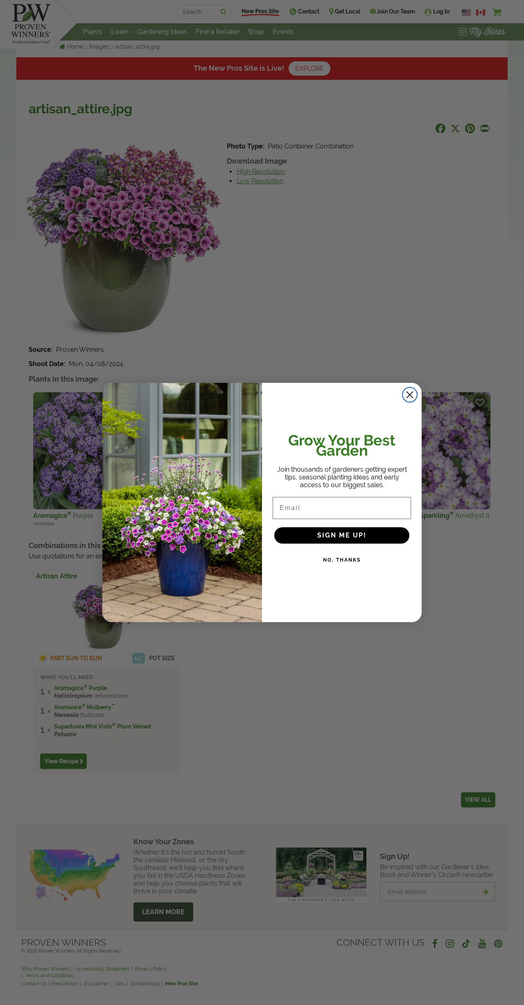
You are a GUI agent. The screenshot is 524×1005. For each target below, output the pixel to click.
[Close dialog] (410, 394)
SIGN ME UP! (341, 535)
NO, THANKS (342, 560)
